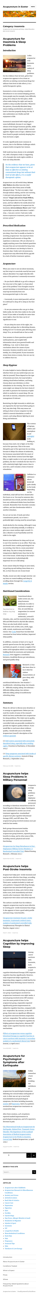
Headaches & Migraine (13, 1221)
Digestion (8, 1208)
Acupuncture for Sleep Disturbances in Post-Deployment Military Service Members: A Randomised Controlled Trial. (19, 848)
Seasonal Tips (10, 1243)
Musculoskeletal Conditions (15, 1233)
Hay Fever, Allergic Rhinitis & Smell (17, 1218)
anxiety (5, 1104)
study (14, 632)
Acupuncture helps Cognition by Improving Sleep (18, 943)
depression (16, 1104)
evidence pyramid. (9, 736)
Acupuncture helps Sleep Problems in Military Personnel (15, 776)
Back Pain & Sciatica (12, 1200)
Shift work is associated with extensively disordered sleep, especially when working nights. (18, 743)
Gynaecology (9, 1215)
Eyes (6, 1210)
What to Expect (9, 1270)
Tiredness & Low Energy (13, 1248)
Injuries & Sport (10, 1223)
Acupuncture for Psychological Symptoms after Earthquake (14, 1060)
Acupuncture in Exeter (15, 6)
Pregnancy (8, 1241)
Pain (6, 1238)
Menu (33, 6)
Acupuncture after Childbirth (15, 1188)
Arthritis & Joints (11, 1198)
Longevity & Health (12, 1231)
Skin (6, 1246)
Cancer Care (9, 1203)
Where (5, 1279)
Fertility (8, 1213)
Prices (5, 1275)
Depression (9, 1205)
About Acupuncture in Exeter (13, 1261)
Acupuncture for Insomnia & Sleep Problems (14, 42)
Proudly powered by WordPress (26, 1291)
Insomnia (17, 766)
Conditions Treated (10, 1266)
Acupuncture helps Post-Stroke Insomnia (17, 868)
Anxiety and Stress (11, 1195)
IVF (6, 1228)
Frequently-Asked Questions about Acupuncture (16, 1285)
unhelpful (30, 436)
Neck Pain (8, 1236)
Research (6, 654)
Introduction (7, 1257)
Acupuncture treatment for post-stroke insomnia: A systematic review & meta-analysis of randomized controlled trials (17, 920)
